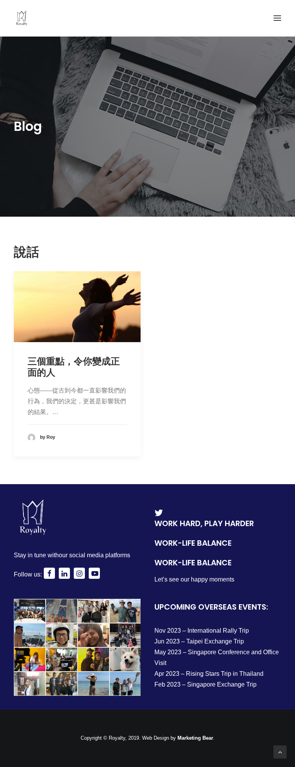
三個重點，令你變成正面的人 (74, 367)
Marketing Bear (195, 738)
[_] (49, 574)
